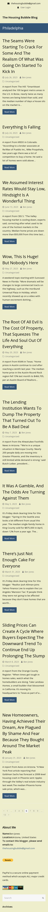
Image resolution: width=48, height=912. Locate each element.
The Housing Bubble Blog (20, 17)
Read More (9, 111)
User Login (26, 7)
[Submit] (43, 898)
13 (5, 814)
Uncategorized (12, 81)
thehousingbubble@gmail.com (18, 848)
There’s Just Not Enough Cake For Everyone (18, 560)
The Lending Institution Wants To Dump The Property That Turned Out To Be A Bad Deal (21, 414)
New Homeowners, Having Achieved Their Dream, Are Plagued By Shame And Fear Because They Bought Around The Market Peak (23, 733)
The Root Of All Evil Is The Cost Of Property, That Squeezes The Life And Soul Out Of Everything (23, 334)
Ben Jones (26, 77)
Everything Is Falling (21, 127)
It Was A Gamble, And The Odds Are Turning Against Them (23, 492)
